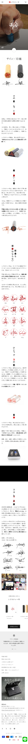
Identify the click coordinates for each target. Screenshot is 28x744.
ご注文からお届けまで (7, 662)
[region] (14, 640)
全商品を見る (14, 626)
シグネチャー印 (9, 616)
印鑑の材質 (4, 656)
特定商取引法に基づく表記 (9, 667)
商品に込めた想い (6, 659)
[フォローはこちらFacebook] (2, 728)
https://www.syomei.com (8, 710)
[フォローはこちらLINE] (14, 728)
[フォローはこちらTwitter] (6, 728)
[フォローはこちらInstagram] (10, 728)
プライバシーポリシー (7, 664)
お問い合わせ (5, 673)
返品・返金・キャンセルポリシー (10, 670)
